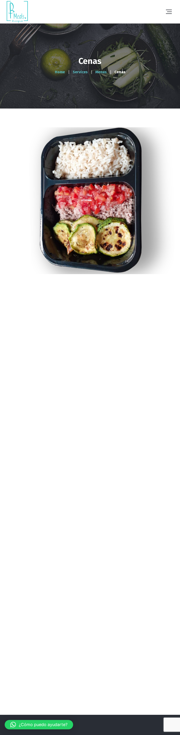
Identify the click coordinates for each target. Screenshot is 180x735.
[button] (39, 724)
